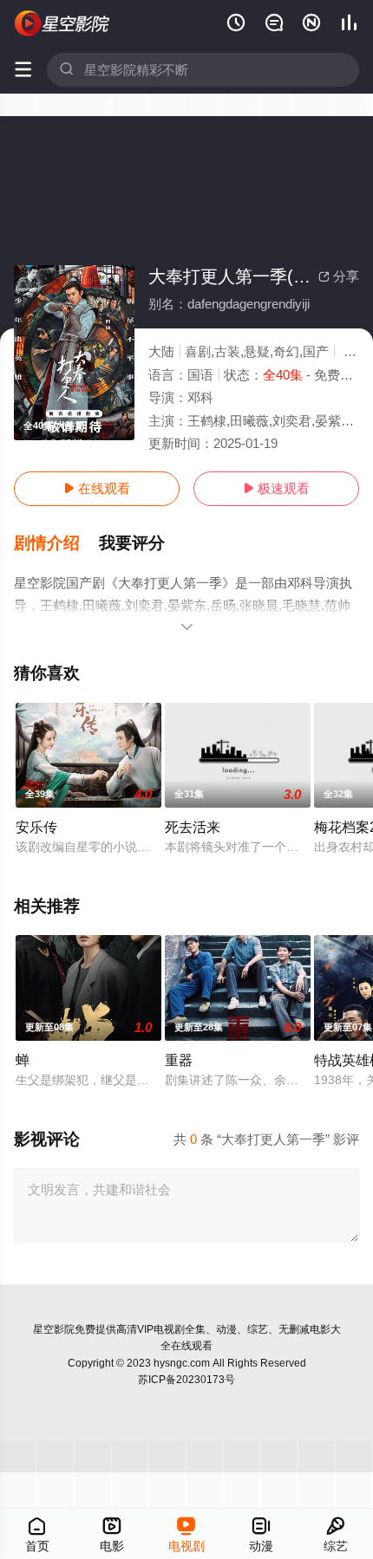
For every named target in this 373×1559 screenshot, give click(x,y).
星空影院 (54, 1329)
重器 (179, 1060)
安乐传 (36, 827)
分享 (338, 276)
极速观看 (276, 488)
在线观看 (96, 488)
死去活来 (192, 827)
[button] (56, 543)
